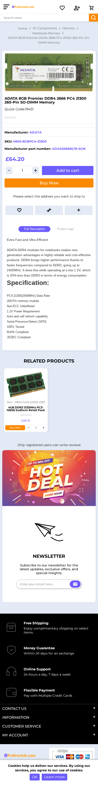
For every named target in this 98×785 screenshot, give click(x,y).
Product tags (65, 229)
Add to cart (67, 170)
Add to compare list (49, 210)
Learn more (54, 777)
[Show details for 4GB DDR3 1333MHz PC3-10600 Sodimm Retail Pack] (25, 383)
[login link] (77, 8)
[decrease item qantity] (29, 428)
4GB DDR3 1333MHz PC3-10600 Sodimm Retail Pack (26, 409)
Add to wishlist (19, 210)
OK (34, 777)
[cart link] (91, 8)
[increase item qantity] (43, 428)
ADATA (35, 132)
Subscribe (75, 584)
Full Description (34, 229)
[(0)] (62, 8)
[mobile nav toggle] (7, 7)
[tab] (34, 229)
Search (93, 18)
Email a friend (79, 210)
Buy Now (49, 182)
